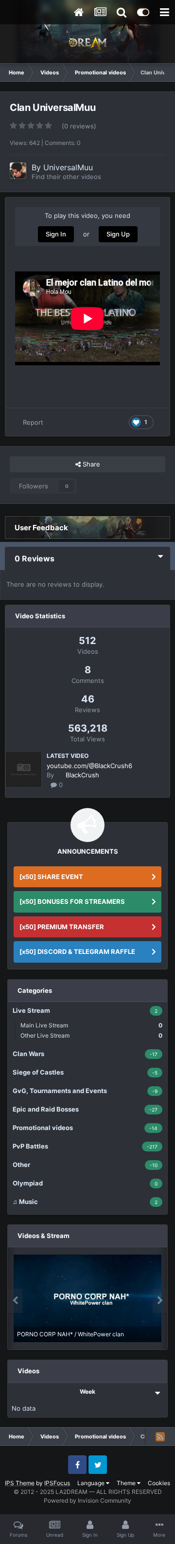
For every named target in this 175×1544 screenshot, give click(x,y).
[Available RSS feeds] (160, 1436)
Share (90, 464)
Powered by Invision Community (87, 1500)
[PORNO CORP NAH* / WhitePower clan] (87, 1298)
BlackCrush (82, 775)
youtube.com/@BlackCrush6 (89, 766)
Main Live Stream (91, 1025)
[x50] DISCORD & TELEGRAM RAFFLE (77, 951)
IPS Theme (20, 1483)
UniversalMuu (68, 167)
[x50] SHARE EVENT (51, 876)
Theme (127, 1483)
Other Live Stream (91, 1035)
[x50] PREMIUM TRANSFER (61, 927)
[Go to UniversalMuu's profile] (18, 170)
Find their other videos (66, 176)
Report (33, 422)
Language (91, 1483)
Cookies (159, 1483)
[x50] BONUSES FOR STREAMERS (72, 901)
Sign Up (118, 234)
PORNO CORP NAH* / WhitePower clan (70, 1334)
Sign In (56, 234)
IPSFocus (57, 1483)
